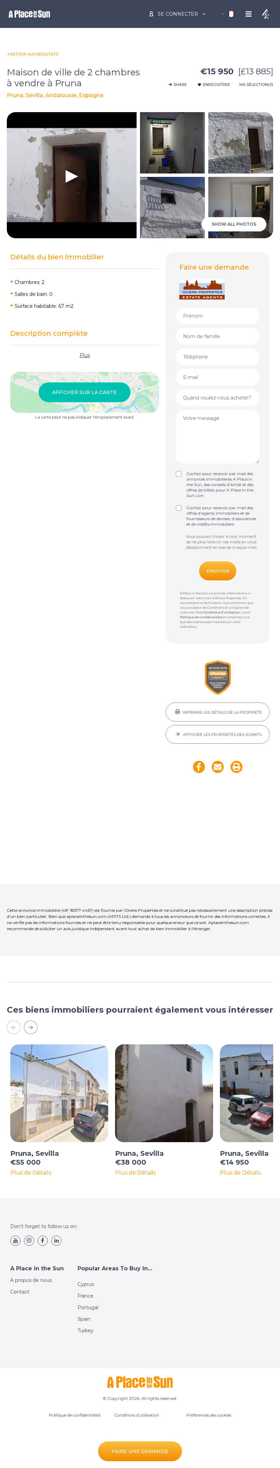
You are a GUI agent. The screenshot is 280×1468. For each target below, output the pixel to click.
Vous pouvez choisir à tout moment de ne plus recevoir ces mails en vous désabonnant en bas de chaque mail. (221, 542)
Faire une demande (140, 1451)
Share (180, 84)
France (86, 1296)
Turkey (86, 1331)
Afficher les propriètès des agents (222, 734)
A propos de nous (31, 1280)
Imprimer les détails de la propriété (222, 712)
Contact (19, 1292)
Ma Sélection (256, 84)
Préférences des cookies (208, 1415)
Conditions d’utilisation (136, 1415)
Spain (84, 1319)
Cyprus (86, 1284)
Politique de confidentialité (201, 617)
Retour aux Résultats (34, 54)
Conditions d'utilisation (221, 612)
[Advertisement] (218, 832)
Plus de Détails (30, 1173)
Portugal (88, 1307)
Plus (85, 355)
